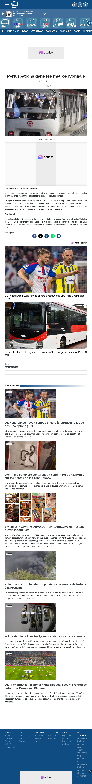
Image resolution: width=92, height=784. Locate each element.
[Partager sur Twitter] (40, 237)
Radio (77, 31)
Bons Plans (12, 31)
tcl (17, 367)
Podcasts (51, 31)
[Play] (3, 13)
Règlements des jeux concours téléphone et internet (82, 770)
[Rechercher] (80, 4)
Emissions (37, 738)
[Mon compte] (85, 4)
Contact (8, 738)
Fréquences (10, 747)
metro (12, 367)
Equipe (8, 735)
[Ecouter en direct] (74, 4)
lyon (6, 367)
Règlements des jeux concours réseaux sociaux (82, 744)
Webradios (37, 31)
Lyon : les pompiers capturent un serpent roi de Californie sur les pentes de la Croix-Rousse (44, 476)
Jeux (35, 741)
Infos (25, 31)
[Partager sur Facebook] (34, 237)
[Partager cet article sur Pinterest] (46, 237)
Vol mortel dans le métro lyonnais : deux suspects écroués (45, 636)
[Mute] (45, 13)
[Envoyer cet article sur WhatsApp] (52, 237)
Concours (65, 31)
